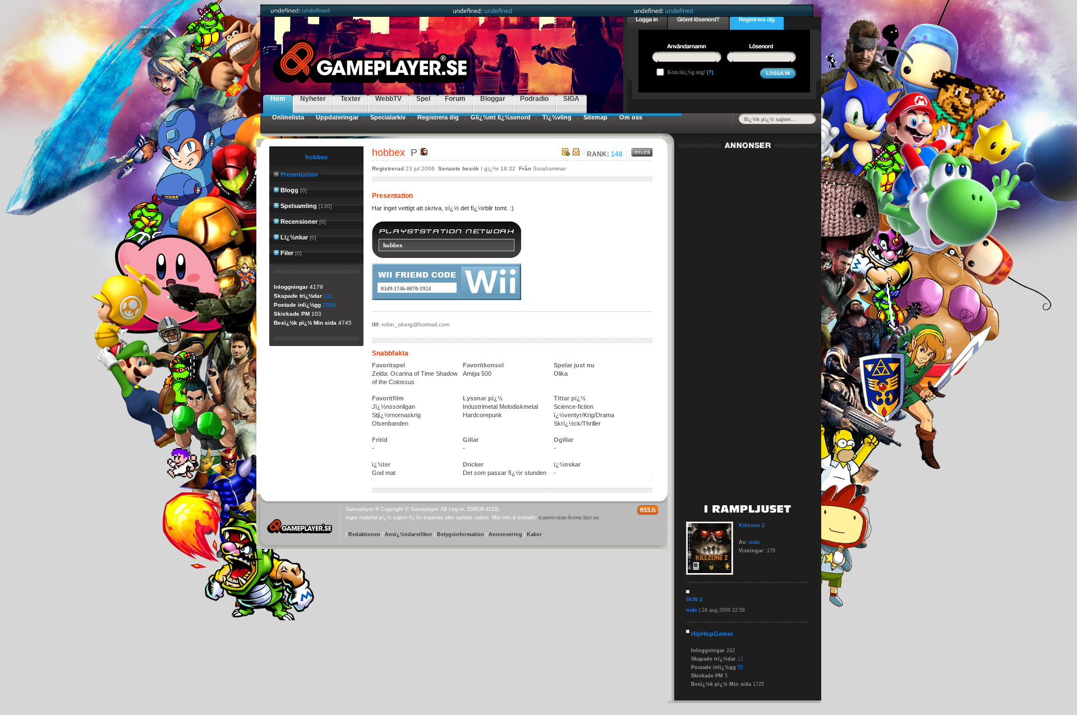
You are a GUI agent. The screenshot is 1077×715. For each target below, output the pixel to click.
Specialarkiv (388, 117)
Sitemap (595, 117)
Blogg (289, 190)
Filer (286, 253)
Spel (423, 99)
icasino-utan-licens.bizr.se (568, 517)
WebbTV (388, 99)
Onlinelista (288, 117)
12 (740, 659)
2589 (329, 305)
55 (740, 667)
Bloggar (492, 99)
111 (328, 296)
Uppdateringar (337, 117)
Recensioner (298, 221)
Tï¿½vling (557, 117)
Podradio (534, 99)
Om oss (630, 117)
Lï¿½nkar (294, 237)
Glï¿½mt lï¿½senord (501, 117)
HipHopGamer (712, 633)
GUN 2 (694, 599)
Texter (350, 99)
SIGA (571, 99)
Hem (278, 99)
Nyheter (313, 99)
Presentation (299, 174)
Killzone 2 (752, 525)
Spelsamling (298, 205)
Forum (455, 99)
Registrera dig (438, 117)
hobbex (316, 157)
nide (754, 542)
